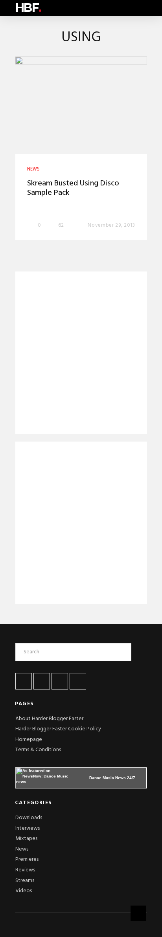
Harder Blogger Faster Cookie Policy (58, 728)
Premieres (27, 859)
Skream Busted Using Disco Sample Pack (73, 188)
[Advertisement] (81, 354)
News (21, 849)
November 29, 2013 (111, 225)
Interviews (27, 828)
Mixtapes (26, 838)
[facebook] (23, 681)
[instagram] (78, 681)
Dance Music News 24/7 (112, 778)
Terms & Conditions (38, 749)
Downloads (28, 817)
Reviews (25, 870)
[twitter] (41, 681)
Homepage (28, 739)
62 (61, 225)
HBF (28, 7)
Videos (23, 890)
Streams (24, 880)
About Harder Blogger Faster (49, 718)
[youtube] (60, 681)
